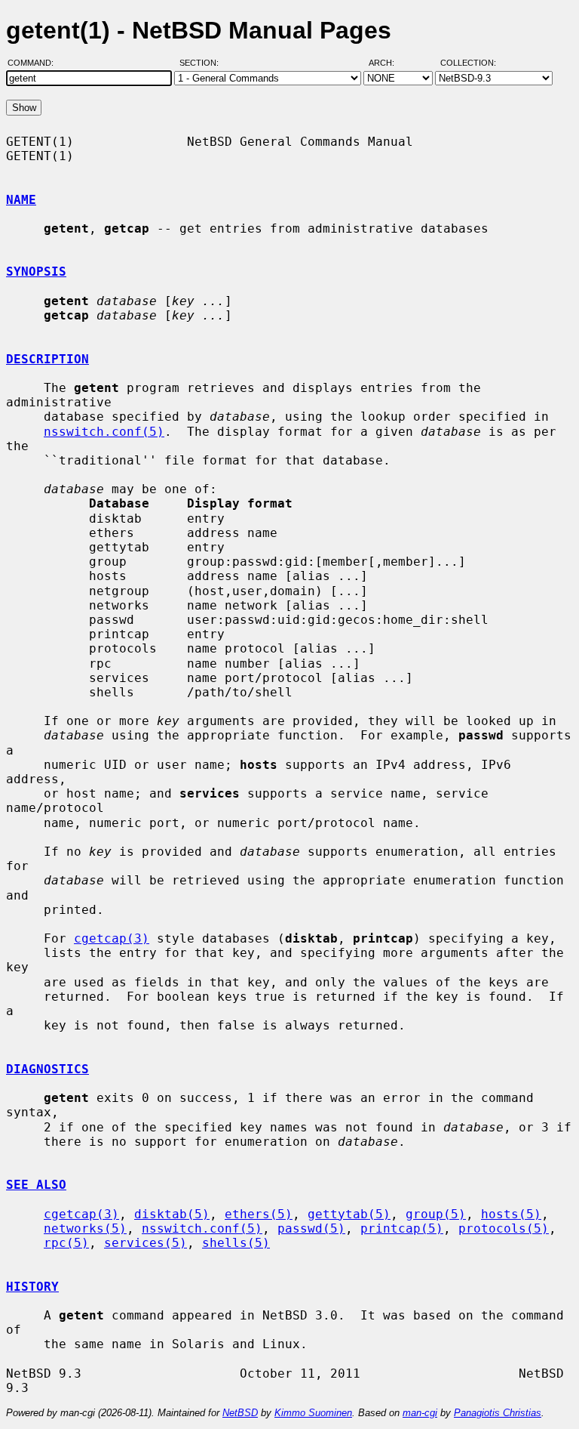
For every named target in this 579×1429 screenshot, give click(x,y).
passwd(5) (311, 1228)
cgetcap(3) (111, 938)
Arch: (388, 62)
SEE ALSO (36, 1184)
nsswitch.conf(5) (104, 431)
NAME (21, 200)
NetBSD (240, 1412)
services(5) (145, 1243)
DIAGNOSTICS (47, 1069)
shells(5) (236, 1243)
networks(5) (85, 1228)
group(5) (436, 1214)
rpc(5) (66, 1243)
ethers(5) (259, 1214)
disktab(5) (172, 1214)
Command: (35, 62)
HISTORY (32, 1286)
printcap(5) (401, 1228)
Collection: (468, 62)
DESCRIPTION (47, 359)
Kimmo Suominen (313, 1412)
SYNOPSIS (36, 271)
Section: (202, 62)
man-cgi (420, 1412)
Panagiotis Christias (497, 1412)
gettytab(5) (349, 1214)
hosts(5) (511, 1214)
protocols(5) (503, 1228)
